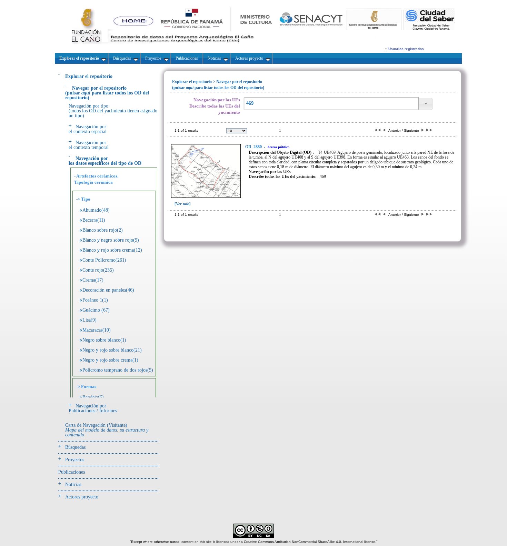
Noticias (73, 484)
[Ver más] (183, 204)
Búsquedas (75, 447)
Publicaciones (71, 472)
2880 (254, 146)
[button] (426, 104)
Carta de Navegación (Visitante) (106, 430)
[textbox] (331, 103)
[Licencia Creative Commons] (253, 536)
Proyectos (74, 459)
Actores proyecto (81, 496)
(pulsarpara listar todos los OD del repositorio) (107, 92)
